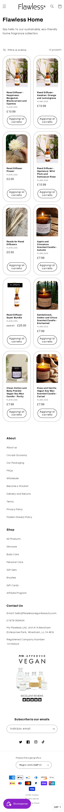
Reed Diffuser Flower (14, 169)
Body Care (13, 554)
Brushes (11, 577)
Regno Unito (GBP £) (30, 765)
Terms (10, 501)
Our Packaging (15, 463)
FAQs (10, 470)
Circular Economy (17, 455)
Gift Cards (13, 585)
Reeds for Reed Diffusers (15, 243)
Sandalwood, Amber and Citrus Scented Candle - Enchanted (47, 319)
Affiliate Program (17, 593)
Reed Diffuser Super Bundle (14, 316)
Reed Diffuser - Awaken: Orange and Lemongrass (46, 95)
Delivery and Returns (19, 494)
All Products (14, 539)
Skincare (12, 546)
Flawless (35, 795)
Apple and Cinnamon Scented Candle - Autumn (47, 245)
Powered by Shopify (32, 803)
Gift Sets (12, 570)
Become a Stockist (18, 486)
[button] (4, 6)
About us (12, 447)
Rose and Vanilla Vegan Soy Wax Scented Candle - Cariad (47, 392)
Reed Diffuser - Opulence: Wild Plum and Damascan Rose (46, 172)
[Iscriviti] (53, 729)
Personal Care (15, 562)
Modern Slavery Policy (19, 517)
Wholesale (13, 478)
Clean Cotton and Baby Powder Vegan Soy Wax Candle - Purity (17, 392)
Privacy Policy (15, 509)
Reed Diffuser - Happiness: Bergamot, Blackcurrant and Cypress (17, 98)
